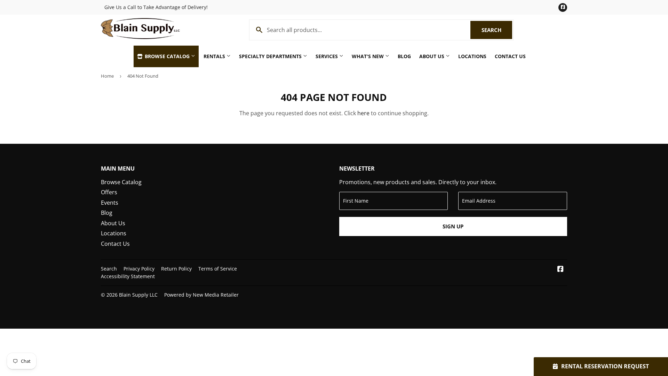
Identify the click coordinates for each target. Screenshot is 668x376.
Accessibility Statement (128, 276)
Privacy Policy (139, 268)
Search (497, 29)
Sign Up (453, 226)
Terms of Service (217, 268)
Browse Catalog (167, 56)
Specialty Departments (271, 56)
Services (327, 56)
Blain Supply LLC (138, 294)
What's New (368, 56)
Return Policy (176, 268)
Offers (109, 192)
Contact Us (510, 56)
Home (107, 76)
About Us (432, 56)
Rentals (215, 56)
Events (109, 202)
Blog (404, 56)
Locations (472, 56)
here (363, 113)
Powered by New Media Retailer (201, 294)
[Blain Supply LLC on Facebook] (560, 269)
